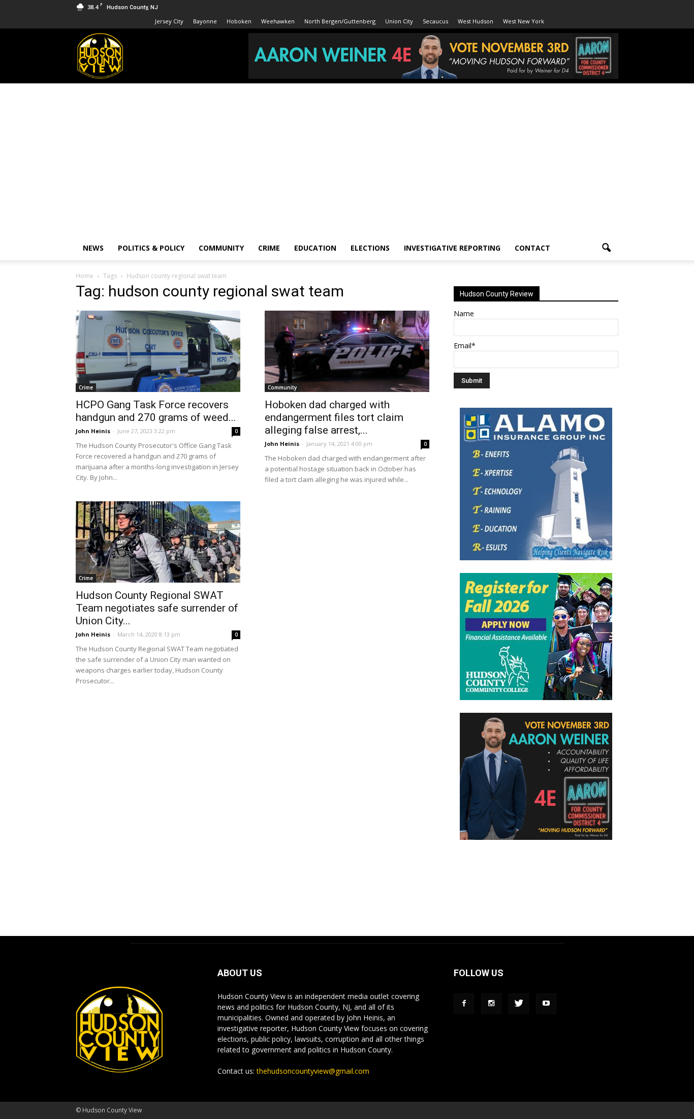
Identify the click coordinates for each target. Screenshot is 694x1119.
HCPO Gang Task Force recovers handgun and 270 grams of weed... (156, 411)
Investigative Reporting (452, 248)
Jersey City (169, 21)
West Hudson (475, 21)
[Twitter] (519, 1003)
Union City (399, 21)
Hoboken (239, 21)
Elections (370, 248)
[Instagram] (491, 1003)
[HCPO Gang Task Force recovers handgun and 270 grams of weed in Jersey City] (158, 351)
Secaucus (435, 21)
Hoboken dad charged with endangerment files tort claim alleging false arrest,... (334, 417)
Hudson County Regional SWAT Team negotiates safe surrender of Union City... (157, 608)
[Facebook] (464, 1003)
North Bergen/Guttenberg (339, 21)
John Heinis (93, 431)
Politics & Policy (151, 248)
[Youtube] (546, 1003)
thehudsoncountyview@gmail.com (313, 1071)
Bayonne (205, 21)
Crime (269, 248)
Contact (532, 248)
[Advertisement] (347, 159)
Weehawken (278, 21)
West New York (523, 21)
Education (315, 248)
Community (221, 248)
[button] (606, 248)
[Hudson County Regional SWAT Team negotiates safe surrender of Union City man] (158, 542)
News (93, 248)
